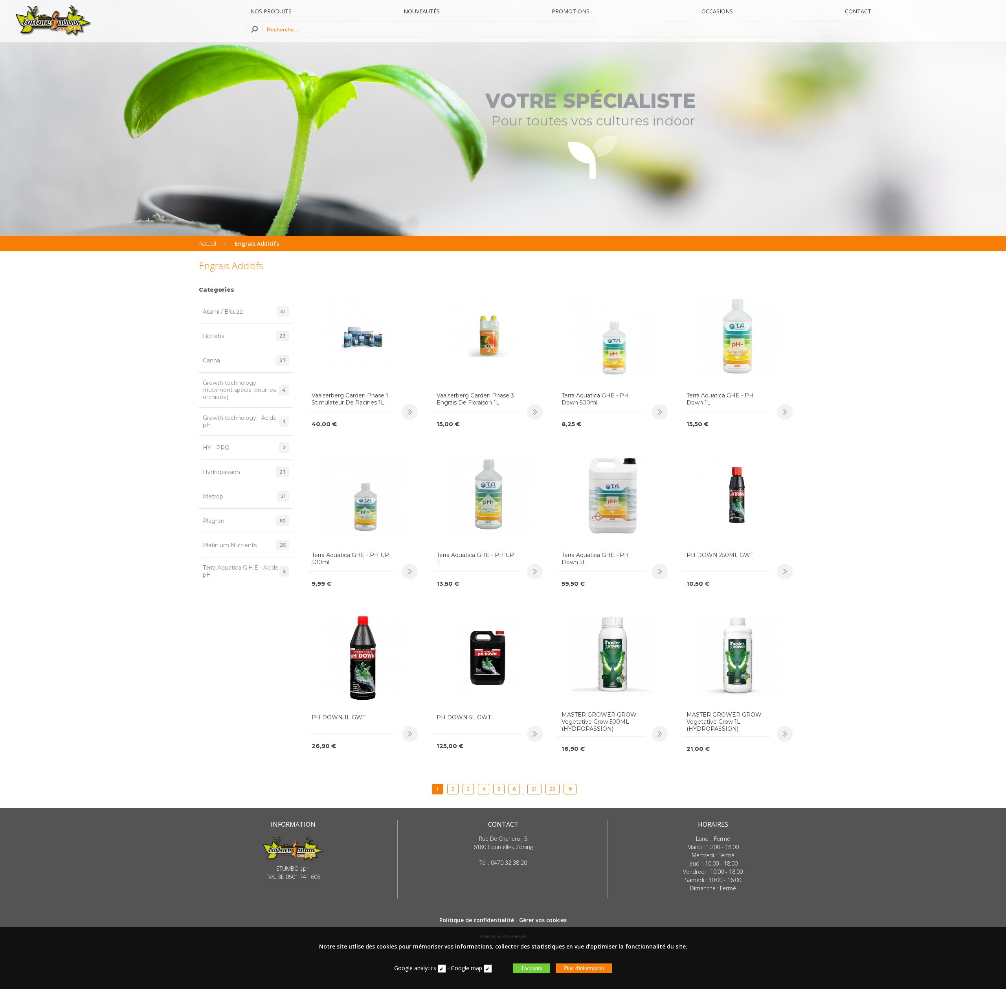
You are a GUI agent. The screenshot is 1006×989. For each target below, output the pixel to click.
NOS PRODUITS (271, 11)
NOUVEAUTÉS (422, 11)
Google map (466, 968)
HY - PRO (244, 447)
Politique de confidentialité (476, 920)
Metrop (244, 496)
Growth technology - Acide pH (244, 421)
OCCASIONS (717, 11)
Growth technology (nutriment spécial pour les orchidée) (244, 390)
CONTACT (858, 11)
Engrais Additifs (257, 243)
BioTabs (244, 336)
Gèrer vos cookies (543, 920)
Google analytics (415, 968)
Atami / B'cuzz (244, 311)
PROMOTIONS (570, 11)
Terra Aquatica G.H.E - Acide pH (244, 571)
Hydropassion (244, 472)
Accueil (207, 243)
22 (552, 789)
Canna (244, 360)
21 (534, 789)
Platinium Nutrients (244, 545)
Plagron (244, 520)
